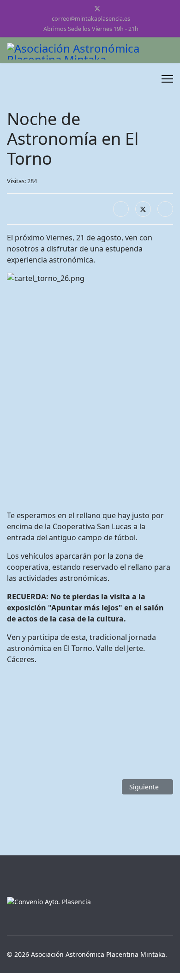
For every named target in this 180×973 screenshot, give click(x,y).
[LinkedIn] (165, 209)
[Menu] (167, 79)
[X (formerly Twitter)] (143, 209)
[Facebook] (82, 8)
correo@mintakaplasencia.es (91, 19)
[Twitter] (97, 8)
